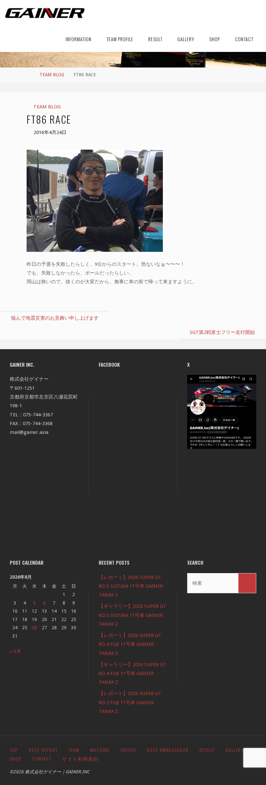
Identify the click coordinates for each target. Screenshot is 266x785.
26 (34, 627)
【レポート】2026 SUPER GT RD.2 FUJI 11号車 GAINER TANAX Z (130, 702)
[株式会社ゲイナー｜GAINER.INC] (45, 13)
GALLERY (235, 750)
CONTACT (42, 758)
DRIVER (128, 750)
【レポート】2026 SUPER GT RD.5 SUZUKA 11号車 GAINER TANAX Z (131, 586)
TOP (14, 750)
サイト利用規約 (80, 758)
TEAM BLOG (52, 74)
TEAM (73, 750)
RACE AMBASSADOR (168, 750)
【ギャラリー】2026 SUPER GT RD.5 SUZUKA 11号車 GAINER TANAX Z (132, 615)
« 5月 (15, 651)
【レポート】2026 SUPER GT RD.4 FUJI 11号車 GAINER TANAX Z (130, 644)
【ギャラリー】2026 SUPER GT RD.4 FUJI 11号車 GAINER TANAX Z (132, 673)
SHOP (15, 758)
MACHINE (100, 750)
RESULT (207, 750)
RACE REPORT (43, 750)
